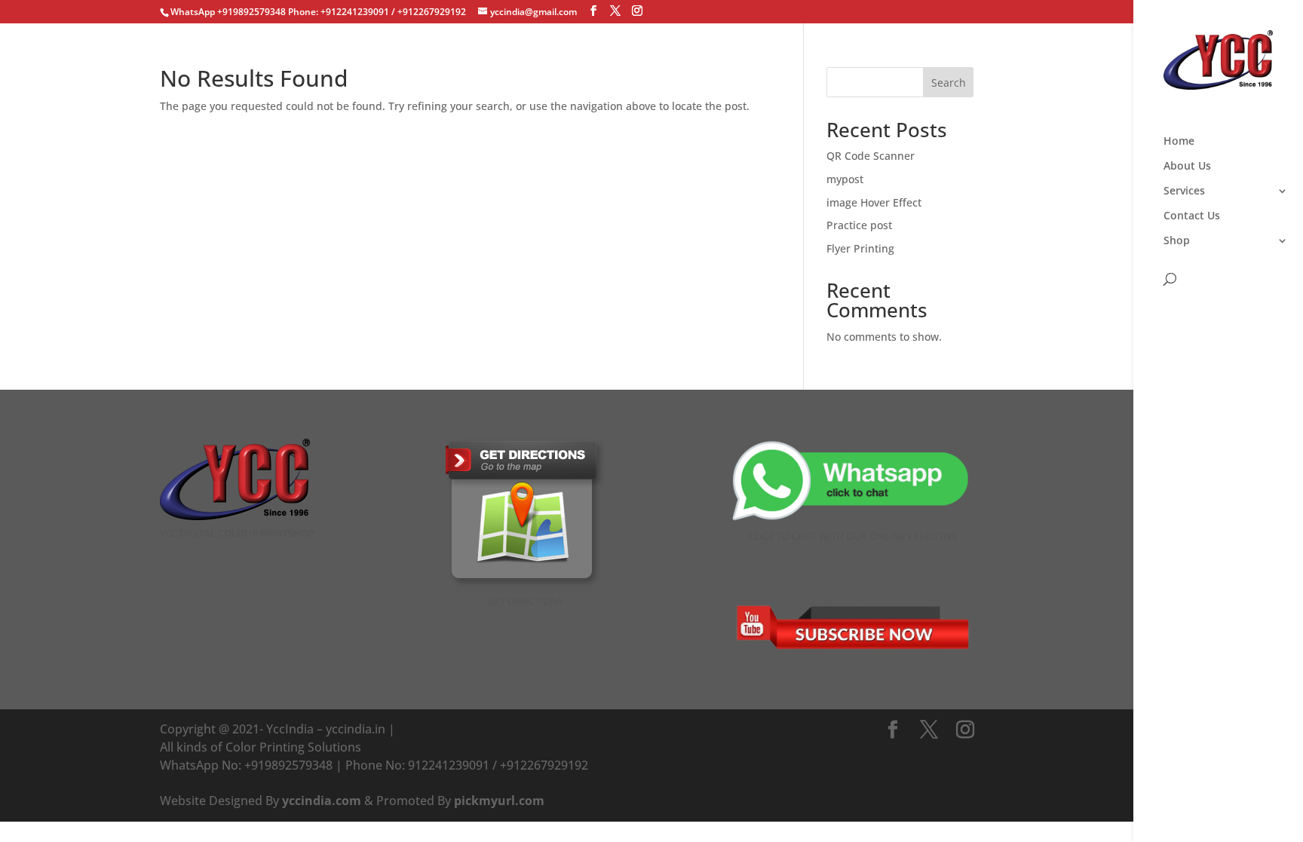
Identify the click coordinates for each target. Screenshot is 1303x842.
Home (1179, 142)
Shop (1177, 241)
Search (948, 82)
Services (1184, 191)
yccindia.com (321, 800)
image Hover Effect (873, 202)
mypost (844, 179)
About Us (1187, 167)
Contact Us (1192, 216)
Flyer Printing (860, 248)
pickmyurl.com (499, 800)
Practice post (859, 225)
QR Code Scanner (870, 155)
